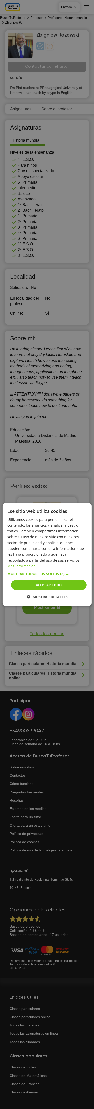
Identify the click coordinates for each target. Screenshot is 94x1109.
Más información (21, 565)
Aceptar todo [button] (49, 584)
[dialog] (46, 554)
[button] (46, 573)
